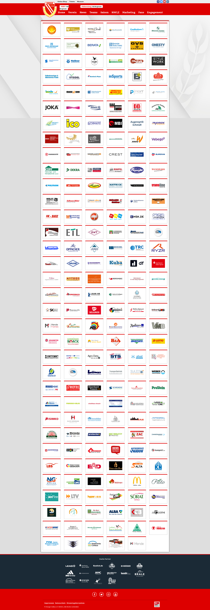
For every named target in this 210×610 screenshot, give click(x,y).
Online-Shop (62, 1)
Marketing (128, 12)
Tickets (72, 1)
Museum (80, 1)
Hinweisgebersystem (75, 603)
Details (45, 24)
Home (61, 12)
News (83, 12)
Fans (141, 12)
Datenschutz (60, 603)
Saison (105, 12)
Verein (72, 12)
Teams (93, 12)
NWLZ (115, 12)
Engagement (155, 12)
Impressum (49, 603)
